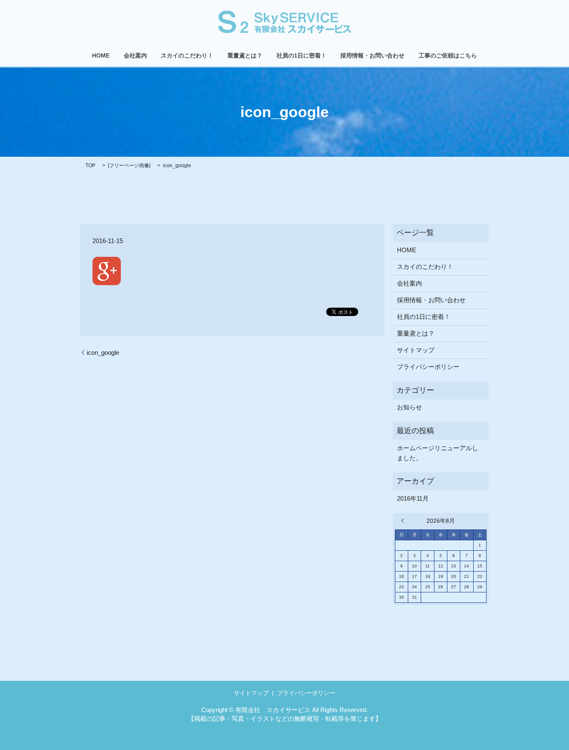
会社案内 (135, 56)
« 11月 (405, 520)
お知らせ (409, 407)
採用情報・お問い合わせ (372, 56)
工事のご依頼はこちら (448, 56)
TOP (90, 165)
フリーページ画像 (129, 165)
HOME (101, 56)
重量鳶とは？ (244, 56)
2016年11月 (413, 498)
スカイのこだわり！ (187, 56)
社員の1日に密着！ (302, 56)
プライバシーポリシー (428, 366)
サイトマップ (415, 350)
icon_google (103, 352)
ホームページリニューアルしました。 (437, 453)
